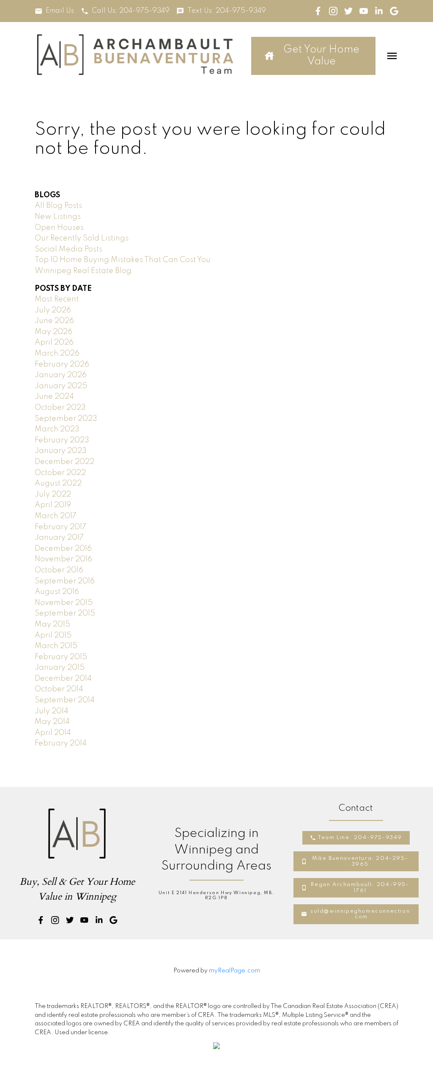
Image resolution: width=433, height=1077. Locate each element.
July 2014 (52, 711)
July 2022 (53, 494)
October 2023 (60, 407)
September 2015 (65, 613)
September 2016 (65, 581)
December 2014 (63, 678)
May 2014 (52, 722)
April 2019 (53, 505)
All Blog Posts (58, 206)
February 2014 (61, 743)
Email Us (60, 10)
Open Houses (59, 228)
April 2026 (54, 342)
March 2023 (57, 429)
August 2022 (58, 483)
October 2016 (59, 570)
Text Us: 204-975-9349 (226, 10)
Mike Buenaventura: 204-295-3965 (360, 861)
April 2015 (53, 635)
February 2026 (62, 364)
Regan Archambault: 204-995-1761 (360, 887)
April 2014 (53, 733)
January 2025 (61, 386)
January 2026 (61, 375)
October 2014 (59, 689)
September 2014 (65, 700)
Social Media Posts (68, 249)
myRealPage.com (234, 971)
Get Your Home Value (321, 55)
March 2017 (56, 516)
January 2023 (61, 451)
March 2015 (56, 646)
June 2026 (54, 321)
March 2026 (57, 353)
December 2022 (64, 462)
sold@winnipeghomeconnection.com (360, 914)
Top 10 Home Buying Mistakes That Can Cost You (123, 260)
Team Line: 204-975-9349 (360, 837)
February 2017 (60, 527)
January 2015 (60, 667)
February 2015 (61, 657)
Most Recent (57, 299)
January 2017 (59, 537)
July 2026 (53, 310)
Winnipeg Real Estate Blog (83, 271)
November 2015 (64, 603)
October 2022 (60, 473)
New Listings (58, 217)
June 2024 (54, 396)
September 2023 (66, 419)
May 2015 (52, 624)
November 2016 (63, 559)
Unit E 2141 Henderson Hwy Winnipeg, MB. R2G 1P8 (216, 895)
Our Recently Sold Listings (82, 238)
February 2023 (62, 440)
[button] (54, 11)
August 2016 (57, 592)
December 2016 (63, 548)
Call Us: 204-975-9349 (131, 10)
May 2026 (53, 332)
